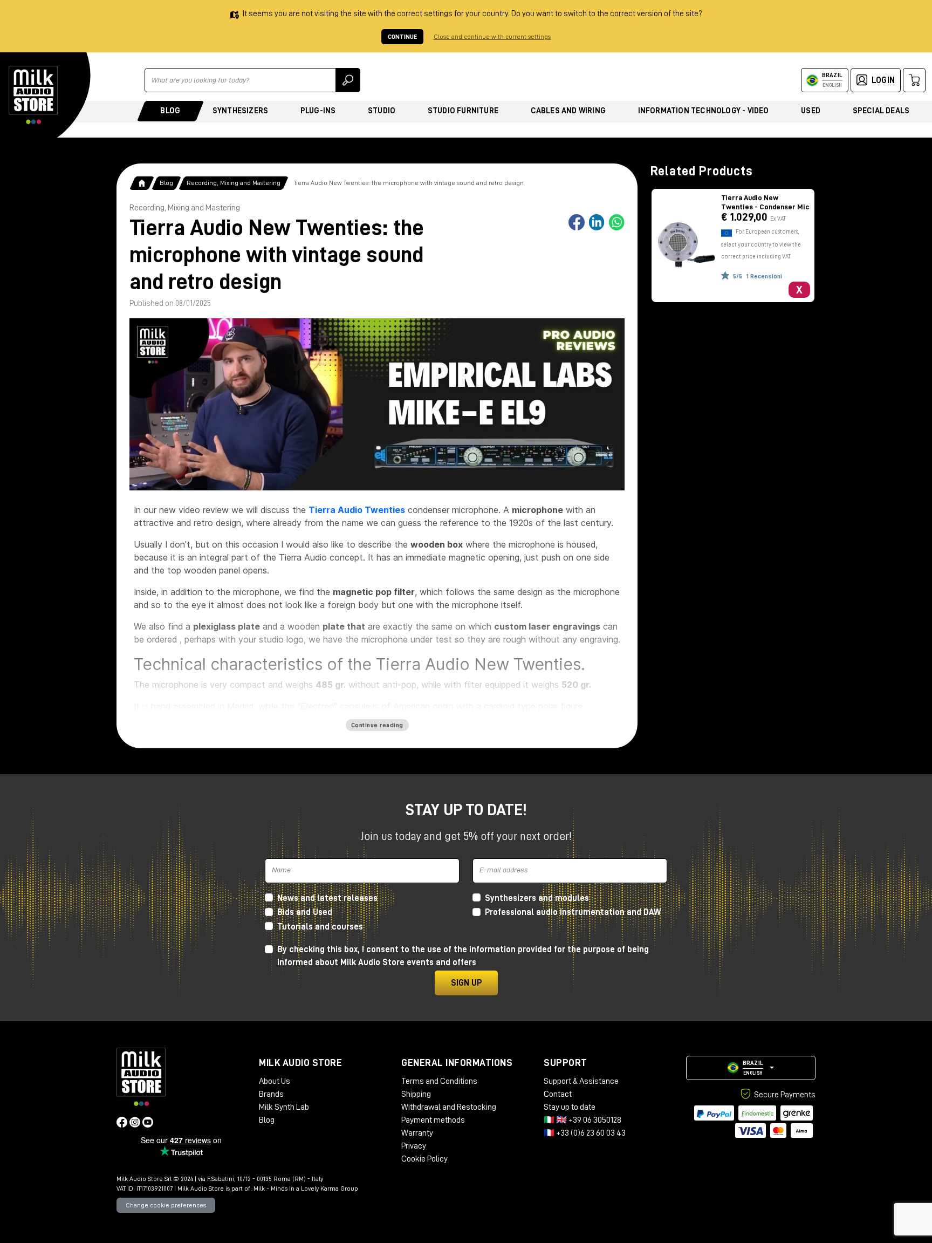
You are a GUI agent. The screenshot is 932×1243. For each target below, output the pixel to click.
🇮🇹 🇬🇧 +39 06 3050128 (582, 1120)
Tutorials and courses (320, 927)
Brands (271, 1094)
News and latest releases (327, 898)
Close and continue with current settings (492, 36)
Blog (170, 111)
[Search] (347, 80)
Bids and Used (304, 912)
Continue (402, 36)
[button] (751, 1068)
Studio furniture (463, 111)
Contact (558, 1094)
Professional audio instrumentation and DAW (573, 912)
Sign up (466, 983)
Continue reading (377, 725)
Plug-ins (318, 111)
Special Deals (881, 111)
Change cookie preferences (166, 1205)
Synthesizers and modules (537, 898)
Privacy (413, 1146)
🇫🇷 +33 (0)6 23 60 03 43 (585, 1133)
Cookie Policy (424, 1159)
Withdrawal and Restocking (448, 1107)
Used (810, 111)
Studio (381, 111)
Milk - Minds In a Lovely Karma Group (305, 1188)
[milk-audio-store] (33, 95)
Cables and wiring (568, 111)
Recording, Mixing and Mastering (233, 183)
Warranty (417, 1133)
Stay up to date (569, 1107)
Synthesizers (240, 111)
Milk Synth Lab (284, 1107)
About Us (274, 1081)
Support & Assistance (581, 1081)
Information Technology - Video (703, 111)
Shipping (416, 1094)
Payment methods (433, 1120)
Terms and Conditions (439, 1081)
